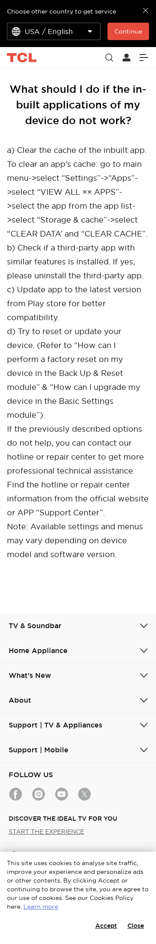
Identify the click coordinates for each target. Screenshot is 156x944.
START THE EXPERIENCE (46, 832)
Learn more (40, 906)
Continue (128, 31)
